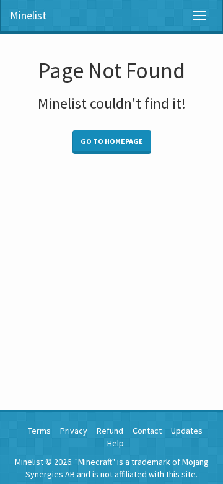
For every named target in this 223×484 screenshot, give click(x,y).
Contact (147, 430)
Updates (187, 430)
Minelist (28, 15)
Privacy (73, 430)
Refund (110, 430)
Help (115, 443)
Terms (39, 430)
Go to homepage (112, 141)
